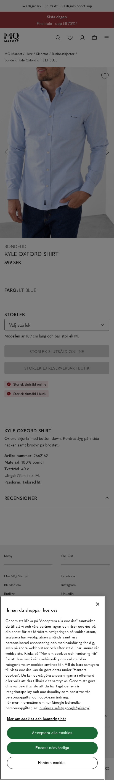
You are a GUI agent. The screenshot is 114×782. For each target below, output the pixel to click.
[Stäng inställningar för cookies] (98, 604)
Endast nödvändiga (52, 748)
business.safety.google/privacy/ (64, 707)
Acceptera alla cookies (52, 733)
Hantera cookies (52, 763)
